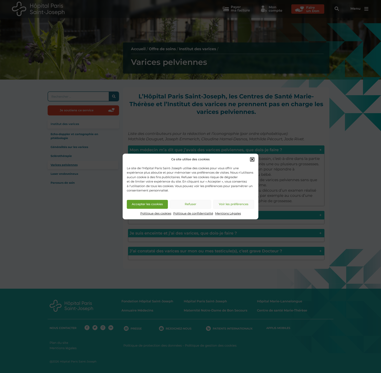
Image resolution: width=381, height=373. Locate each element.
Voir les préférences (233, 204)
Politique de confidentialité (193, 213)
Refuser (190, 204)
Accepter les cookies (147, 204)
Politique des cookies (155, 213)
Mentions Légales (228, 213)
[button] (252, 160)
